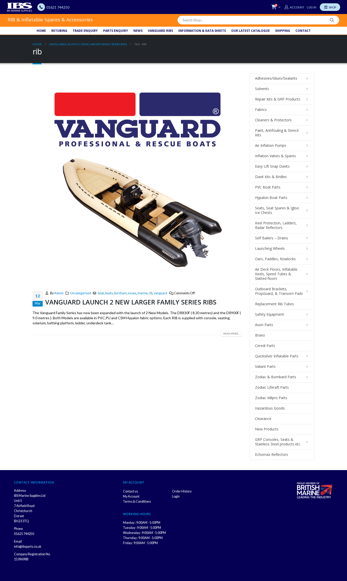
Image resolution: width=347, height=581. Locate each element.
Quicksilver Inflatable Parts (276, 356)
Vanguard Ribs (160, 30)
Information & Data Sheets (202, 30)
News (138, 30)
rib (150, 293)
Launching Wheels (270, 248)
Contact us (130, 491)
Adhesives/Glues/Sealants (276, 78)
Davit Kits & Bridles (271, 176)
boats (109, 293)
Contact (303, 30)
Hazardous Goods (270, 408)
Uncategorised (80, 293)
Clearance (263, 418)
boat (101, 293)
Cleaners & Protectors (273, 120)
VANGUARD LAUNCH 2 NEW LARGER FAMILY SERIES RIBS (130, 302)
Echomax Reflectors (271, 454)
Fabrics (261, 109)
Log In (311, 7)
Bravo (260, 335)
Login (176, 496)
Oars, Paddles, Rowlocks (275, 258)
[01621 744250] (41, 7)
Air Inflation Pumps (270, 145)
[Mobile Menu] (330, 7)
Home (41, 30)
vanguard (160, 293)
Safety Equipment (269, 314)
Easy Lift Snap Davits (272, 166)
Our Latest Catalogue (250, 30)
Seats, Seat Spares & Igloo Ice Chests (277, 210)
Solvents (262, 88)
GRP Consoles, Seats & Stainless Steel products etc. (278, 441)
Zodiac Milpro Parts (271, 397)
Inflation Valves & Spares (275, 155)
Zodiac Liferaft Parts (272, 387)
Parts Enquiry (115, 30)
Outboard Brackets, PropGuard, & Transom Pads (279, 291)
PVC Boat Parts (267, 187)
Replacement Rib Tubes (274, 303)
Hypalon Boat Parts (271, 197)
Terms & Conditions (137, 501)
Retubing (59, 30)
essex (132, 293)
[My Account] (294, 7)
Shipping (282, 30)
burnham (120, 293)
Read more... (231, 333)
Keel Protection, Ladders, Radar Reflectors (276, 225)
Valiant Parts (265, 366)
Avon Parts (264, 324)
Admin (59, 293)
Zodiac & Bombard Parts (275, 376)
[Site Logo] (19, 7)
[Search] (332, 20)
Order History (182, 491)
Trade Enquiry (85, 30)
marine (142, 293)
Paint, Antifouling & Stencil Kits (276, 132)
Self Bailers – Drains (271, 238)
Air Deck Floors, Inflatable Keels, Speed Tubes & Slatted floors (276, 274)
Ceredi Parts (265, 345)
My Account (131, 496)
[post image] (137, 178)
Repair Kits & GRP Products (277, 99)
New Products (266, 429)
